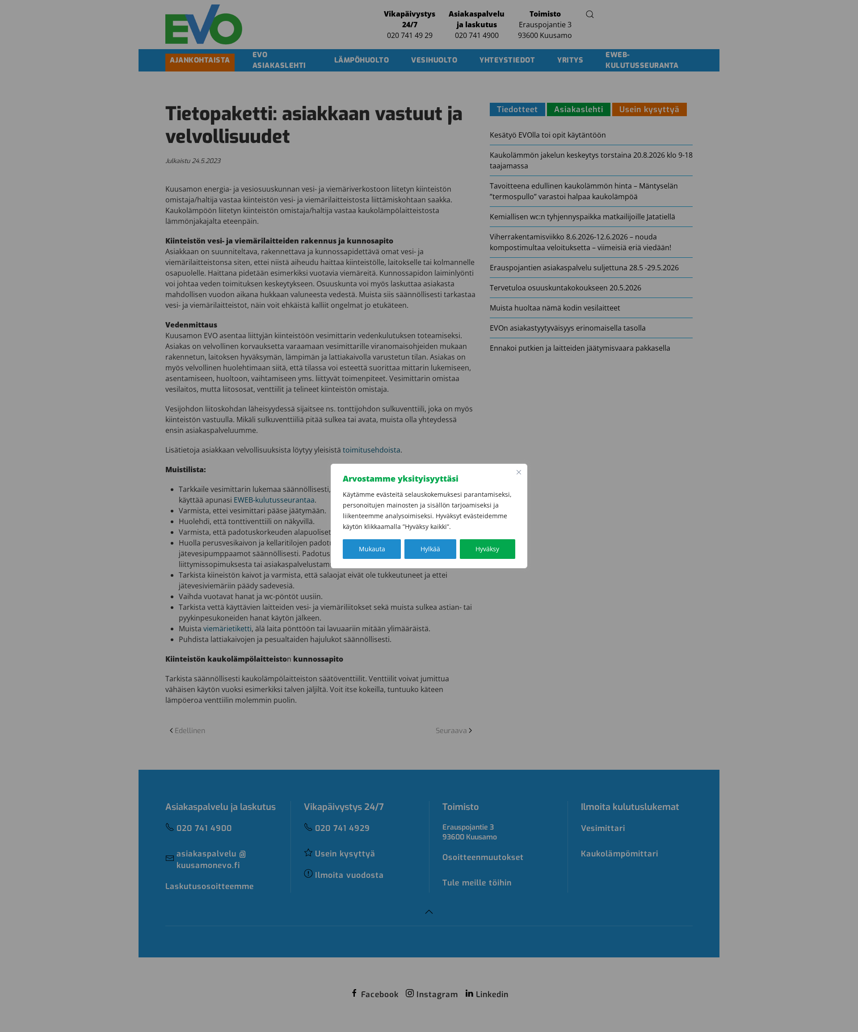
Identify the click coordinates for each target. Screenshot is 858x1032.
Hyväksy (487, 549)
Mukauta (372, 549)
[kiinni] (519, 472)
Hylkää (430, 549)
